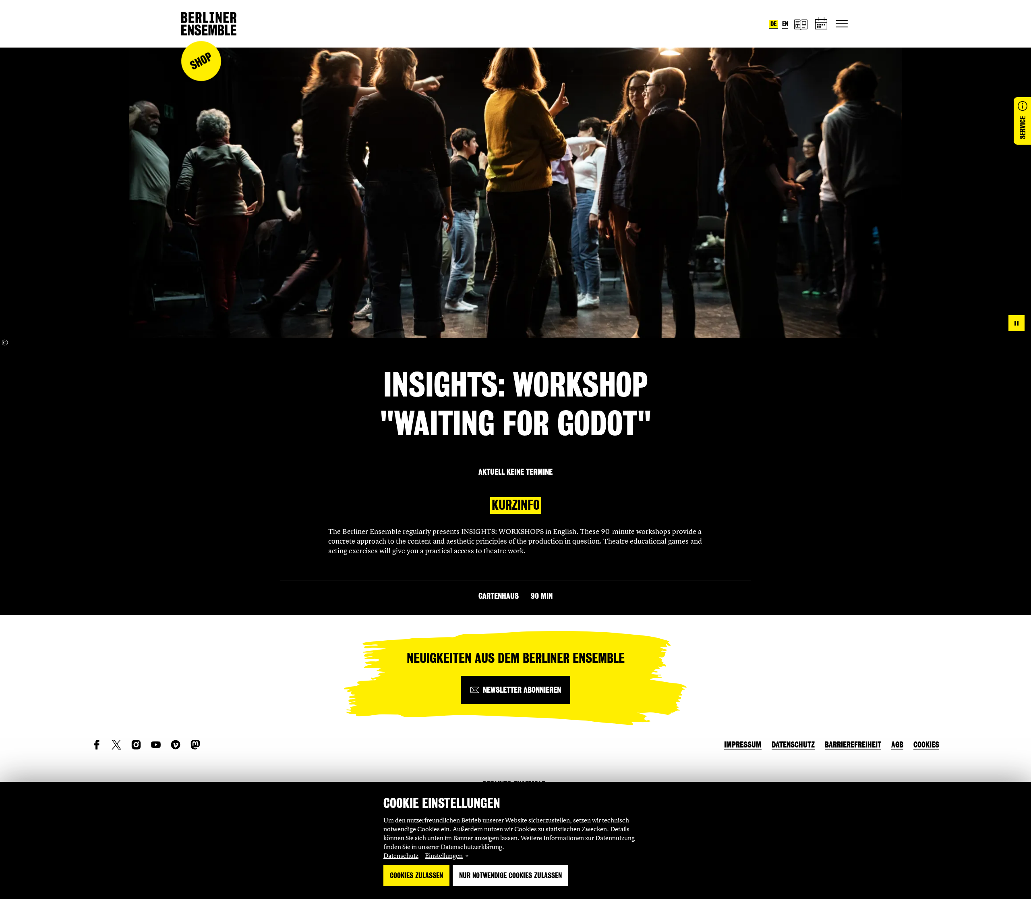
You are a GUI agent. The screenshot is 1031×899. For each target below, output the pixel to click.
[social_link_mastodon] (195, 745)
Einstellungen (444, 855)
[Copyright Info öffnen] (5, 342)
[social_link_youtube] (156, 745)
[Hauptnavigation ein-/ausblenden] (842, 24)
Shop (201, 61)
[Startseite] (208, 23)
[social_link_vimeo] (175, 745)
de (773, 24)
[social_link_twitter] (116, 745)
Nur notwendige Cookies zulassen (510, 875)
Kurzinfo (516, 505)
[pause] (1016, 323)
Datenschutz (400, 855)
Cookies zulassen (416, 875)
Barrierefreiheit (853, 745)
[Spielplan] (821, 24)
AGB (897, 745)
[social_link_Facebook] (96, 745)
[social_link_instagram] (136, 745)
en (785, 24)
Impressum (743, 745)
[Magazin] (800, 24)
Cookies (926, 745)
